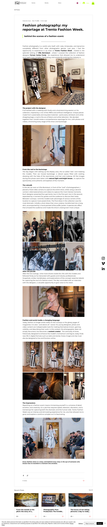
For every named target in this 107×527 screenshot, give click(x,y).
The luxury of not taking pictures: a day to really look (80, 510)
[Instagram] (103, 258)
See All (91, 490)
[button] (46, 3)
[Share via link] (27, 475)
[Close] (105, 523)
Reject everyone (90, 523)
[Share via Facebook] (23, 475)
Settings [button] (80, 523)
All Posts (17, 10)
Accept (100, 523)
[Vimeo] (103, 263)
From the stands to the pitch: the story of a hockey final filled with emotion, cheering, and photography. (25, 510)
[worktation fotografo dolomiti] (53, 500)
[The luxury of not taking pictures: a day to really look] (81, 500)
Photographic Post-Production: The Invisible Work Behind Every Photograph (53, 510)
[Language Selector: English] (78, 3)
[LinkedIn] (103, 269)
